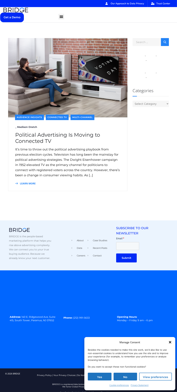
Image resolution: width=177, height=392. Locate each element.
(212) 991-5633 (81, 317)
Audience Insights (29, 117)
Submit (126, 257)
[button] (170, 342)
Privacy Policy (44, 375)
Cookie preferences (119, 385)
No (125, 377)
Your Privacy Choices (64, 375)
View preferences (155, 377)
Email (120, 238)
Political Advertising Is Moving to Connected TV (57, 138)
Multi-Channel (82, 117)
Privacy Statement (139, 385)
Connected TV (57, 117)
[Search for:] (151, 42)
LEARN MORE (27, 183)
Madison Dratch (27, 127)
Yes (99, 377)
